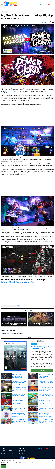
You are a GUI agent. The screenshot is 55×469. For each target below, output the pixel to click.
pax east (9, 306)
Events (3, 306)
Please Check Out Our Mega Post (18, 282)
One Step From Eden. (10, 91)
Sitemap (21, 453)
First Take (3, 450)
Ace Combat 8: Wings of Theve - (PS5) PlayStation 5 (42, 347)
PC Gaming (11, 453)
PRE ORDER (42, 370)
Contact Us (22, 450)
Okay (3, 466)
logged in (11, 333)
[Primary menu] (2, 4)
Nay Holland (5, 22)
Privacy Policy (22, 452)
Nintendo (3, 453)
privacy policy (30, 463)
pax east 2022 (16, 306)
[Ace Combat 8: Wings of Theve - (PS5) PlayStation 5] (15, 356)
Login (52, 4)
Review (10, 450)
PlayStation (4, 11)
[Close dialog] (53, 461)
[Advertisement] (27, 116)
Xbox (10, 452)
